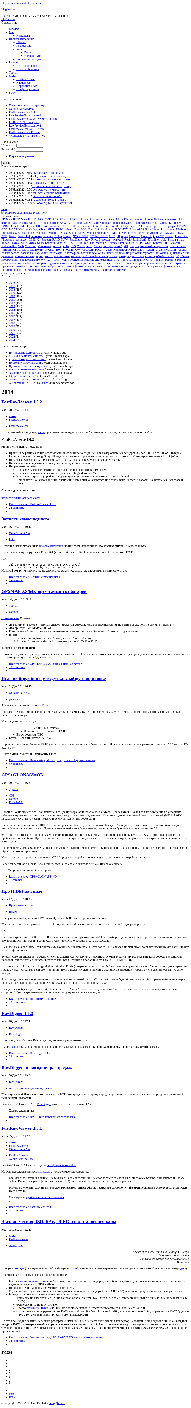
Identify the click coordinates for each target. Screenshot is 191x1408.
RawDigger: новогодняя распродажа (37, 1067)
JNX (125, 229)
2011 (12, 299)
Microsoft (41, 232)
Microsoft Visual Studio (63, 232)
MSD (134, 232)
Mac (11, 32)
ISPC (118, 229)
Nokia (58, 236)
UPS (132, 242)
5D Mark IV (23, 219)
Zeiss (66, 246)
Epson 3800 (34, 226)
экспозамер (108, 269)
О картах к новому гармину (26, 105)
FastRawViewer (25, 79)
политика (113, 259)
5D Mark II (8, 219)
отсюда (19, 1268)
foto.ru (95, 226)
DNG (4, 226)
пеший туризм (70, 259)
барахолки (41, 253)
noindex (48, 236)
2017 (12, 319)
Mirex (81, 232)
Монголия (36, 249)
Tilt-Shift (83, 242)
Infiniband (101, 229)
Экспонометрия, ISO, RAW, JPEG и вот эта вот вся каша (58, 1221)
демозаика (162, 253)
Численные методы (28, 59)
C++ (70, 222)
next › (12, 1393)
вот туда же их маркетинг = (50, 189)
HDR (51, 229)
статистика (166, 263)
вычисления (110, 253)
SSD (67, 242)
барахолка (27, 253)
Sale (163, 239)
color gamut (126, 222)
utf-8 (166, 242)
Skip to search (34, 3)
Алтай (118, 246)
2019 (12, 326)
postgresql (21, 239)
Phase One (181, 236)
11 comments (16, 879)
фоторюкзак (154, 266)
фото (142, 266)
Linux (155, 229)
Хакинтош (120, 249)
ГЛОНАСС (16, 802)
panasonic (15, 699)
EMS (22, 226)
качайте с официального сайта (20, 497)
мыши (113, 256)
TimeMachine (98, 242)
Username (8, 145)
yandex (57, 246)
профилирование (165, 259)
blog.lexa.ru (8, 9)
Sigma (32, 242)
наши (41, 432)
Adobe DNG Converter (129, 219)
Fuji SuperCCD (132, 226)
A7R (55, 219)
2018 (12, 323)
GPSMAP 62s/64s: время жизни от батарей (44, 591)
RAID (56, 239)
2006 (12, 282)
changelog (43, 1171)
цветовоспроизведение (37, 269)
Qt (38, 239)
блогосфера (72, 253)
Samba (172, 239)
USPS (139, 242)
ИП (126, 246)
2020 (12, 329)
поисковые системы (93, 259)
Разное (13, 62)
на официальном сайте (61, 1165)
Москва (49, 249)
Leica (12, 539)
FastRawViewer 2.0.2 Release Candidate (33, 118)
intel (110, 229)
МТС (25, 249)
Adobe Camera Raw (102, 219)
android (5, 222)
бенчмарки (56, 253)
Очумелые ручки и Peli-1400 (27, 135)
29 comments (17, 1056)
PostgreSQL (23, 45)
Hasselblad (39, 229)
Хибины (152, 249)
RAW (64, 239)
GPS (14, 229)
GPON (5, 229)
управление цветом (115, 266)
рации (181, 259)
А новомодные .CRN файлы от (52, 203)
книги (49, 256)
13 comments (17, 667)
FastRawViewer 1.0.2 (21, 401)
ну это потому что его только (51, 179)
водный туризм (91, 253)
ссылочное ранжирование (141, 263)
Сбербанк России (93, 249)
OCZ (112, 236)
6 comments (16, 763)
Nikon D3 (24, 236)
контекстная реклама (67, 256)
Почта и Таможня (27, 69)
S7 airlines (153, 239)
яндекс (121, 269)
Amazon (172, 219)
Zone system (84, 246)
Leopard (135, 229)
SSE (73, 242)
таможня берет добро (41, 266)
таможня (21, 266)
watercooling (9, 246)
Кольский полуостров (154, 246)
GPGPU (14, 28)
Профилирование (27, 89)
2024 (12, 339)
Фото (12, 75)
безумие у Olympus (38, 1307)
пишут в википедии (33, 1281)
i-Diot (76, 229)
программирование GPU (136, 259)
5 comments (16, 580)
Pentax (169, 236)
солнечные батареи (100, 263)
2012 (12, 303)
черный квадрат (64, 269)
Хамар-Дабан (136, 249)
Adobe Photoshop (155, 219)
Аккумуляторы (103, 246)
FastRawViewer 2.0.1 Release (27, 128)
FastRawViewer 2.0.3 (22, 112)
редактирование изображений (20, 263)
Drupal (28, 52)
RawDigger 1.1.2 (17, 1013)
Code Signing (101, 222)
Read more (32, 504)
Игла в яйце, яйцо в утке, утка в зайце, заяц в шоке (53, 678)
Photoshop (7, 239)
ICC (83, 229)
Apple (32, 222)
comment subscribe (146, 222)
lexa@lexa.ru (57, 1403)
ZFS (73, 246)
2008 (12, 289)
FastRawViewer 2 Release (24, 132)
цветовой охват (11, 269)
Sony (59, 242)
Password (8, 149)
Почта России (65, 249)
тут (75, 1268)
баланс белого (10, 253)
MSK (142, 232)
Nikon (12, 236)
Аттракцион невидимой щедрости (31, 1088)
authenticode (51, 222)
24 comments (17, 507)
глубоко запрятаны (51, 545)
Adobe (84, 219)
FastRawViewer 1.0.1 (21, 1128)
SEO (12, 92)
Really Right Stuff (135, 239)
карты (39, 256)
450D (48, 219)
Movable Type (32, 55)
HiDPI (13, 911)
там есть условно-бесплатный (52, 192)
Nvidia (67, 236)
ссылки (118, 263)
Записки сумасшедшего (25, 518)
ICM (90, 229)
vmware (175, 242)
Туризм (13, 72)
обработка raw (165, 256)
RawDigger (23, 82)
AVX (63, 222)
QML (32, 239)
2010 (12, 296)
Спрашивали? (10, 618)
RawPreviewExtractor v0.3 (25, 115)
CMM (87, 222)
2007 (12, 286)
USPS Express (153, 242)
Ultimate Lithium (117, 242)
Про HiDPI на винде (21, 891)
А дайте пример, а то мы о (49, 199)
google (171, 226)
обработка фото (30, 259)
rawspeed (117, 239)
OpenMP (158, 236)
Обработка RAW (27, 86)
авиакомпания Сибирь (173, 249)
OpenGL (146, 236)
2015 (12, 313)
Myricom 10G (155, 232)
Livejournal (168, 229)
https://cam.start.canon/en (47, 196)
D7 (171, 222)
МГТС (16, 249)
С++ (78, 249)
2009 (12, 292)
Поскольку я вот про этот (48, 182)
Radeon (46, 239)
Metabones (27, 232)
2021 (12, 333)
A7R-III (74, 219)
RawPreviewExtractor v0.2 (25, 125)
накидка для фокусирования (137, 256)
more (4, 209)
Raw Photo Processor (97, 239)
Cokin (114, 222)
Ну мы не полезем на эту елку (51, 186)
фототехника (172, 266)
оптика (45, 259)
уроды (134, 266)
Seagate (15, 242)
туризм (97, 266)
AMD (182, 219)
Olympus (122, 236)
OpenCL (134, 236)
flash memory (81, 226)
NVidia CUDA (99, 236)
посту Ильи (41, 705)
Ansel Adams (20, 222)
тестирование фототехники (74, 266)
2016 (12, 316)
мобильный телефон (95, 256)
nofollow (36, 236)
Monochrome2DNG (99, 232)
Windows (30, 246)
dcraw (177, 222)
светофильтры (77, 263)
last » (12, 1396)
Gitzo (162, 226)
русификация (58, 263)
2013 (12, 306)
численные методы (87, 269)
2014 (12, 309)
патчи (55, 259)
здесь (182, 1268)
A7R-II (64, 219)
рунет (44, 263)
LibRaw (21, 42)
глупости (148, 253)
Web (19, 49)
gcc (156, 226)
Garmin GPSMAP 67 (21, 108)
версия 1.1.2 (19, 1046)
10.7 (40, 219)
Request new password (22, 156)
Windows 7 (44, 246)
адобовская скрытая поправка (45, 1197)
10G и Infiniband (26, 65)
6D (34, 219)
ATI (39, 222)
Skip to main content (13, 3)
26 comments (17, 1210)
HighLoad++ (63, 229)
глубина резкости (130, 253)
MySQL (170, 232)
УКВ (109, 249)
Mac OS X (13, 232)
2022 (12, 336)
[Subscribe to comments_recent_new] (24, 212)
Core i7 (163, 222)
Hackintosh (23, 35)
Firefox (67, 226)
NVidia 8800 (80, 236)
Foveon (104, 226)
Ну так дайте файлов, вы (48, 172)
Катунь (134, 246)
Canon (78, 222)
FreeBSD (116, 226)
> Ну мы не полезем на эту (50, 176)
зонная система (24, 256)
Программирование (21, 38)
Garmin (147, 226)
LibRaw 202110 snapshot (24, 122)
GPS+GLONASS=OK (22, 774)
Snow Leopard (46, 242)
